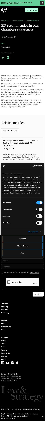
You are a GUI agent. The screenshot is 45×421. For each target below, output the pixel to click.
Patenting (4, 307)
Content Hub (5, 353)
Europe (3, 330)
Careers (4, 350)
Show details (33, 232)
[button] (41, 10)
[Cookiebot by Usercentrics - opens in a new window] (32, 166)
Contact (4, 359)
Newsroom (5, 356)
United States (6, 327)
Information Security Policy (31, 409)
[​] (3, 58)
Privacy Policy (16, 409)
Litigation (4, 310)
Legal (3, 414)
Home (3, 341)
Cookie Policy (5, 409)
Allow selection (22, 246)
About (3, 344)
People (3, 347)
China (3, 324)
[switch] (39, 209)
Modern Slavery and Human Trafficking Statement (22, 414)
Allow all (22, 239)
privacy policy (34, 272)
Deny (22, 253)
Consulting (5, 313)
